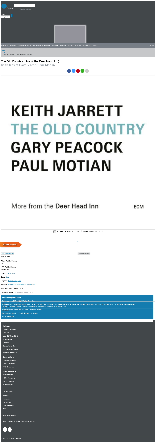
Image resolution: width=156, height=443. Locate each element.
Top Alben (55, 45)
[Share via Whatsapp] (82, 71)
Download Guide (8, 357)
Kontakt (5, 396)
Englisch (5, 17)
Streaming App (8, 375)
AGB (4, 409)
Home (3, 50)
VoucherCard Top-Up (10, 352)
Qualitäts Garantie (9, 329)
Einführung (6, 326)
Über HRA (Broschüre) (10, 336)
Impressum (6, 399)
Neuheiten (4, 45)
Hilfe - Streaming (9, 378)
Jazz (4, 52)
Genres (151, 45)
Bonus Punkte (7, 339)
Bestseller (13, 45)
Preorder (71, 45)
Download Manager (9, 360)
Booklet (4, 314)
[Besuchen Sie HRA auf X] (10, 429)
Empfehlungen (38, 45)
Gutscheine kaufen (9, 346)
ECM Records (10, 273)
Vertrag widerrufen (9, 415)
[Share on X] (73, 71)
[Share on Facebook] (69, 71)
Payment (6, 343)
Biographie (5, 310)
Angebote (63, 45)
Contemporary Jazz (14, 281)
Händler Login (7, 391)
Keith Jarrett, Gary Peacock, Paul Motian (28, 65)
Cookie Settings (8, 405)
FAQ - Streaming (8, 381)
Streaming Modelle (9, 371)
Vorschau (78, 45)
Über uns (6, 333)
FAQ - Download (8, 367)
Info (3, 303)
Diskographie (6, 307)
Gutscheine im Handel (10, 349)
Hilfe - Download (9, 363)
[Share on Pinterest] (78, 71)
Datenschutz (7, 402)
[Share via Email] (87, 71)
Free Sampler (87, 45)
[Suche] (15, 8)
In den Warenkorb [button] (84, 253)
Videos (95, 45)
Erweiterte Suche (25, 9)
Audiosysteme (8, 384)
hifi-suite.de (31, 421)
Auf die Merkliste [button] (8, 253)
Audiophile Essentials (25, 45)
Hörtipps (47, 45)
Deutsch (3, 14)
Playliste (4, 300)
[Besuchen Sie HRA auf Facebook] (5, 429)
